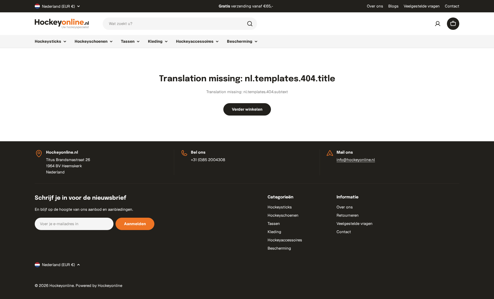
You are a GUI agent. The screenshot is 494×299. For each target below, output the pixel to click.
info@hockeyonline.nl (356, 159)
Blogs (393, 6)
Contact (452, 6)
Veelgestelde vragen (422, 6)
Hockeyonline (61, 285)
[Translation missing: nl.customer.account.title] (438, 24)
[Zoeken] (250, 24)
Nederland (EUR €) (58, 6)
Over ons (375, 6)
